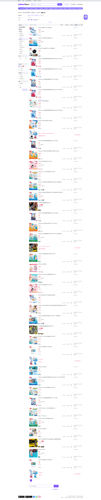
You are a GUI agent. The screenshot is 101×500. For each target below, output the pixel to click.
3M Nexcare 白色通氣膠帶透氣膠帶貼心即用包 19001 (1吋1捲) (50, 69)
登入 (66, 4)
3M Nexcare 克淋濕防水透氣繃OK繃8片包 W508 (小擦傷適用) (49, 182)
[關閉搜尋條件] (35, 4)
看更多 (65, 8)
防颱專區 (51, 8)
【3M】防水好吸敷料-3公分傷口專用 (45, 346)
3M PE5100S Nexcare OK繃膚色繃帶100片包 (46, 274)
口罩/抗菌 (20, 31)
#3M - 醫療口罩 (55, 489)
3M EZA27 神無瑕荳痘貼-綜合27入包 (45, 161)
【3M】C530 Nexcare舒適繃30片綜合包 (45, 418)
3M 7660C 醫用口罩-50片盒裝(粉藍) (45, 27)
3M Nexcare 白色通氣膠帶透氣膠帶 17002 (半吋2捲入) (48, 79)
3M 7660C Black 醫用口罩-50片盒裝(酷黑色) (46, 48)
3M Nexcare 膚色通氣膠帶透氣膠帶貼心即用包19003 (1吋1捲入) (50, 58)
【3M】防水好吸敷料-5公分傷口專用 (45, 459)
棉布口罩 (20, 49)
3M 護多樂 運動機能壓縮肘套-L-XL (44, 202)
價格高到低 (71, 24)
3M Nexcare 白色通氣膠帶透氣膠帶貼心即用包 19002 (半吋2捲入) (50, 110)
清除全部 (42, 15)
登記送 (31, 8)
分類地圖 (81, 497)
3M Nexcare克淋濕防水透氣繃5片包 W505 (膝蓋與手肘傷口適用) (50, 192)
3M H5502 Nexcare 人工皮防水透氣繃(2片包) (46, 408)
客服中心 (62, 497)
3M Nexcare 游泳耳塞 (42, 366)
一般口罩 (20, 37)
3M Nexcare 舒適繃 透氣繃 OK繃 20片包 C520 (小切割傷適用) (49, 233)
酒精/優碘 (20, 33)
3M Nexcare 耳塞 (41, 449)
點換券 (26, 8)
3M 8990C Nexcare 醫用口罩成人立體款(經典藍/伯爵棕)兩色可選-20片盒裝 (52, 305)
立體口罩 (20, 45)
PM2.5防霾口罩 (21, 47)
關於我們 (66, 497)
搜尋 (56, 486)
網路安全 (74, 497)
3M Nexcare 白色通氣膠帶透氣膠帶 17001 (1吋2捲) (47, 397)
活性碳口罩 (21, 51)
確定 (25, 60)
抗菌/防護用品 (21, 35)
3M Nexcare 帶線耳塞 (42, 428)
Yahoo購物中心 (24, 4)
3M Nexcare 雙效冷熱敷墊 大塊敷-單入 (45, 120)
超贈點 (80, 8)
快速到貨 (41, 8)
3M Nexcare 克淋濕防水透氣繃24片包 (45, 38)
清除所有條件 (25, 89)
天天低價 (46, 8)
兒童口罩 (20, 43)
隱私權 (78, 497)
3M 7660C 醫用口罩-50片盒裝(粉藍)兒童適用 (46, 295)
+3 (46, 415)
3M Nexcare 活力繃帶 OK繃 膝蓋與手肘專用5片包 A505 (48, 151)
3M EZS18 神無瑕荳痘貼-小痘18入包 (45, 284)
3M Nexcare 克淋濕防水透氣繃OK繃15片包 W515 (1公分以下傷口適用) (51, 377)
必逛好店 (56, 8)
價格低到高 (67, 24)
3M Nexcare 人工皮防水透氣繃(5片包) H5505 (46, 336)
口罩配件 (20, 53)
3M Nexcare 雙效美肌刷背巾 (43, 100)
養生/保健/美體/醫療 (22, 27)
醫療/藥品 (20, 29)
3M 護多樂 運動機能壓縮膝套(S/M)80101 (45, 326)
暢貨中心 (36, 8)
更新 (82, 496)
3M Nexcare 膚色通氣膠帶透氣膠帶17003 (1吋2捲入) (48, 140)
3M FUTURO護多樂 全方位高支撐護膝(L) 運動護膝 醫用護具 (49, 439)
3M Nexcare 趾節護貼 (42, 264)
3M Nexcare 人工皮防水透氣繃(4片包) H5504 (46, 387)
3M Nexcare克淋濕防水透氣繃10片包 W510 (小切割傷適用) (49, 315)
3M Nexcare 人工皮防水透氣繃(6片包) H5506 (46, 171)
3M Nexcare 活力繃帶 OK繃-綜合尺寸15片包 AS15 (47, 223)
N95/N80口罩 (21, 41)
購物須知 (70, 497)
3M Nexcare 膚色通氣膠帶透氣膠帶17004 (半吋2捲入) (48, 213)
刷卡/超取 (61, 8)
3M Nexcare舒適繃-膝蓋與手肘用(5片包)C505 (46, 253)
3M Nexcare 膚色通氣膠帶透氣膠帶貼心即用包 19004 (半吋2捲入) (50, 89)
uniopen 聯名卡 (73, 8)
